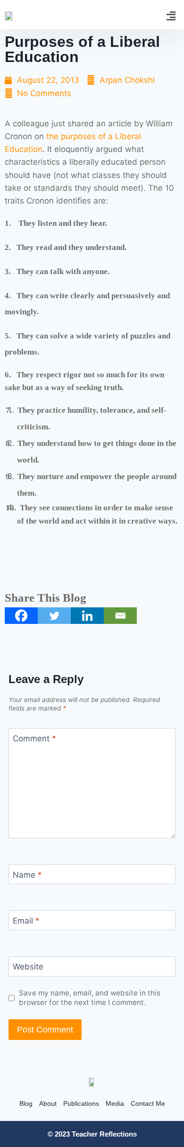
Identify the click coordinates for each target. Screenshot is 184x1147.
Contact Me (148, 1103)
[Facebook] (21, 615)
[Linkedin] (87, 615)
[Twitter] (54, 615)
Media (115, 1103)
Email (26, 920)
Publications (81, 1103)
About (48, 1103)
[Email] (120, 615)
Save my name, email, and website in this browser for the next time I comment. (89, 997)
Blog (26, 1103)
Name (27, 875)
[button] (171, 16)
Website (28, 966)
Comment (34, 738)
